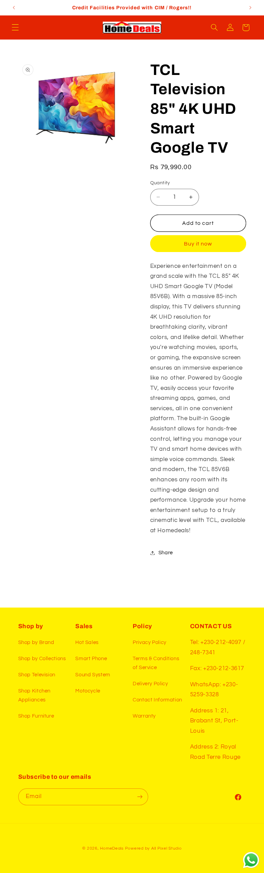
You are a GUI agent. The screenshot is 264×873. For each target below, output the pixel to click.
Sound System (92, 674)
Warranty (144, 716)
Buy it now (198, 244)
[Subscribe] (139, 796)
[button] (15, 27)
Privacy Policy (149, 642)
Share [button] (165, 552)
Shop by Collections (42, 658)
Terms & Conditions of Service (156, 663)
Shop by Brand (36, 642)
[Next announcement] (250, 7)
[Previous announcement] (13, 7)
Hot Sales (87, 642)
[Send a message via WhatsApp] (251, 860)
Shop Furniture (36, 716)
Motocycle (87, 691)
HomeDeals (112, 848)
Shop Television (36, 674)
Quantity (160, 183)
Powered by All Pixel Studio (153, 848)
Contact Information (157, 699)
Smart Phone (91, 658)
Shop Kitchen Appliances (34, 695)
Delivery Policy (150, 683)
